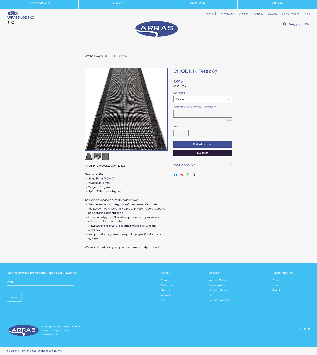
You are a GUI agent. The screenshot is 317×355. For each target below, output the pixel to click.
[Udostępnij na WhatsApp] (188, 175)
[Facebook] (8, 22)
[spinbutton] (181, 133)
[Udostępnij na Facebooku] (175, 175)
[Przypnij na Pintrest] (182, 175)
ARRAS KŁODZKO (20, 18)
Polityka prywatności (220, 300)
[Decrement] (176, 133)
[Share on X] (194, 175)
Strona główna (94, 56)
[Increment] (186, 133)
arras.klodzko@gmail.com (55, 330)
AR (274, 3)
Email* (10, 282)
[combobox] (202, 99)
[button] (308, 23)
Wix (60, 351)
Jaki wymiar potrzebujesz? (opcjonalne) (194, 107)
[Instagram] (12, 22)
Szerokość (180, 93)
